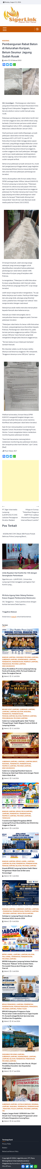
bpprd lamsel (7, 954)
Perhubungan (7, 718)
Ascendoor (16, 1163)
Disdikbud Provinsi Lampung (27, 657)
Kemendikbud (23, 659)
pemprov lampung (31, 662)
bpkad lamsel (21, 861)
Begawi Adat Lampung (10, 709)
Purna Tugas (22, 1009)
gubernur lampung (9, 659)
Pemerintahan (17, 662)
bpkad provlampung (24, 811)
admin (6, 60)
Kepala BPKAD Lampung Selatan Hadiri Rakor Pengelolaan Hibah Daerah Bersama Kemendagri (19, 870)
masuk (13, 617)
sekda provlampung (25, 913)
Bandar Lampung (9, 657)
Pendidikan (6, 664)
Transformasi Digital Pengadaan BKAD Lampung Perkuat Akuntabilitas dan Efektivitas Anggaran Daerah (20, 823)
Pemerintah (6, 662)
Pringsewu (33, 1006)
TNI (3, 1111)
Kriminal (34, 1104)
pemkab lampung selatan (12, 716)
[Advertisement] (20, 480)
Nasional (5, 41)
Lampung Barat (31, 761)
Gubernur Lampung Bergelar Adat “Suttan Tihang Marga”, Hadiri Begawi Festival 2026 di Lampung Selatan (19, 723)
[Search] (37, 29)
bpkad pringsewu (9, 1004)
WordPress (6, 1166)
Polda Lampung (17, 1109)
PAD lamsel (6, 956)
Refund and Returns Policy (10, 1151)
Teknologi (6, 818)
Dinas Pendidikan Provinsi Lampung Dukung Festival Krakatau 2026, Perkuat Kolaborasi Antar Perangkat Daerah (19, 671)
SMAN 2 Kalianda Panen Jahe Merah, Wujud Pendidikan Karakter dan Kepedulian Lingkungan (19, 1065)
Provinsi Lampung (19, 664)
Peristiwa (6, 1109)
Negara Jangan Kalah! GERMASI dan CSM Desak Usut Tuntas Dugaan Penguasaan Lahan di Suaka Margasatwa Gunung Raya (20, 1115)
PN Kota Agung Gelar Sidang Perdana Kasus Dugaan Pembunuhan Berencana (18, 596)
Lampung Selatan (16, 711)
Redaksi (4, 1148)
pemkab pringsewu (21, 1006)
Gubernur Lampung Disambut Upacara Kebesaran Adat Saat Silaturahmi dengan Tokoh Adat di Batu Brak (20, 773)
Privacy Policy (6, 1144)
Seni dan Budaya (8, 666)
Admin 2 (6, 676)
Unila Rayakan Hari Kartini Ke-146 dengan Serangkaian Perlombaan (19, 574)
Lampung (32, 659)
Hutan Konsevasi (24, 1104)
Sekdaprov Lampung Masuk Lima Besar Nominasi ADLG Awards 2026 (17, 917)
